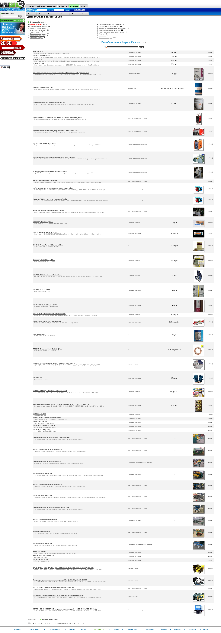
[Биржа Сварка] (12, 7)
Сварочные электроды (37, 26)
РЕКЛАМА (177, 629)
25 (72, 623)
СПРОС (83, 629)
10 (41, 623)
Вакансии (102, 36)
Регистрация (79, 10)
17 (56, 623)
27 (76, 623)
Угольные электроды (37, 28)
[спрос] (84, 15)
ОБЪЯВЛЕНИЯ (99, 629)
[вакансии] (64, 15)
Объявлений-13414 (8, 32)
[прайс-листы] (63, 7)
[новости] (83, 7)
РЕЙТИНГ (116, 629)
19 (60, 623)
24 (70, 623)
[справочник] (52, 15)
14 (49, 623)
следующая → (32, 619)
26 (74, 623)
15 (51, 623)
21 (64, 623)
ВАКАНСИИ (150, 629)
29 (80, 623)
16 (53, 623)
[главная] (30, 7)
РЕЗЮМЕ (164, 629)
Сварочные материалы (37, 34)
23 (68, 623)
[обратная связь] (31, 15)
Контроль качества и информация (111, 32)
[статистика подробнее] (5, 68)
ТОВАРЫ (72, 629)
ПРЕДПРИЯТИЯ (55, 629)
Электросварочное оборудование (110, 24)
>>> (83, 623)
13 (47, 623)
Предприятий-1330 (8, 26)
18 (58, 623)
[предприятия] (51, 7)
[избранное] (41, 7)
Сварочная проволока (37, 30)
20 (62, 623)
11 (43, 623)
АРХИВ (205, 629)
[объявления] (74, 7)
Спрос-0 (5, 29)
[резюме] (75, 15)
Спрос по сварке (36, 38)
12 (45, 623)
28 (78, 623)
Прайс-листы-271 (8, 28)
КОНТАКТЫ (192, 629)
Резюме (102, 34)
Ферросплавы (34, 32)
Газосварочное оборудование (109, 26)
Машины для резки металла (109, 30)
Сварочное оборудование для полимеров (112, 28)
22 (66, 623)
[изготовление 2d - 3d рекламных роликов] (12, 60)
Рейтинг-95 (6, 31)
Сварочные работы (37, 36)
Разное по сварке (105, 38)
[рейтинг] (42, 15)
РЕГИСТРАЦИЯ (34, 629)
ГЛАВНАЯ (17, 629)
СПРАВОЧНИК (132, 629)
